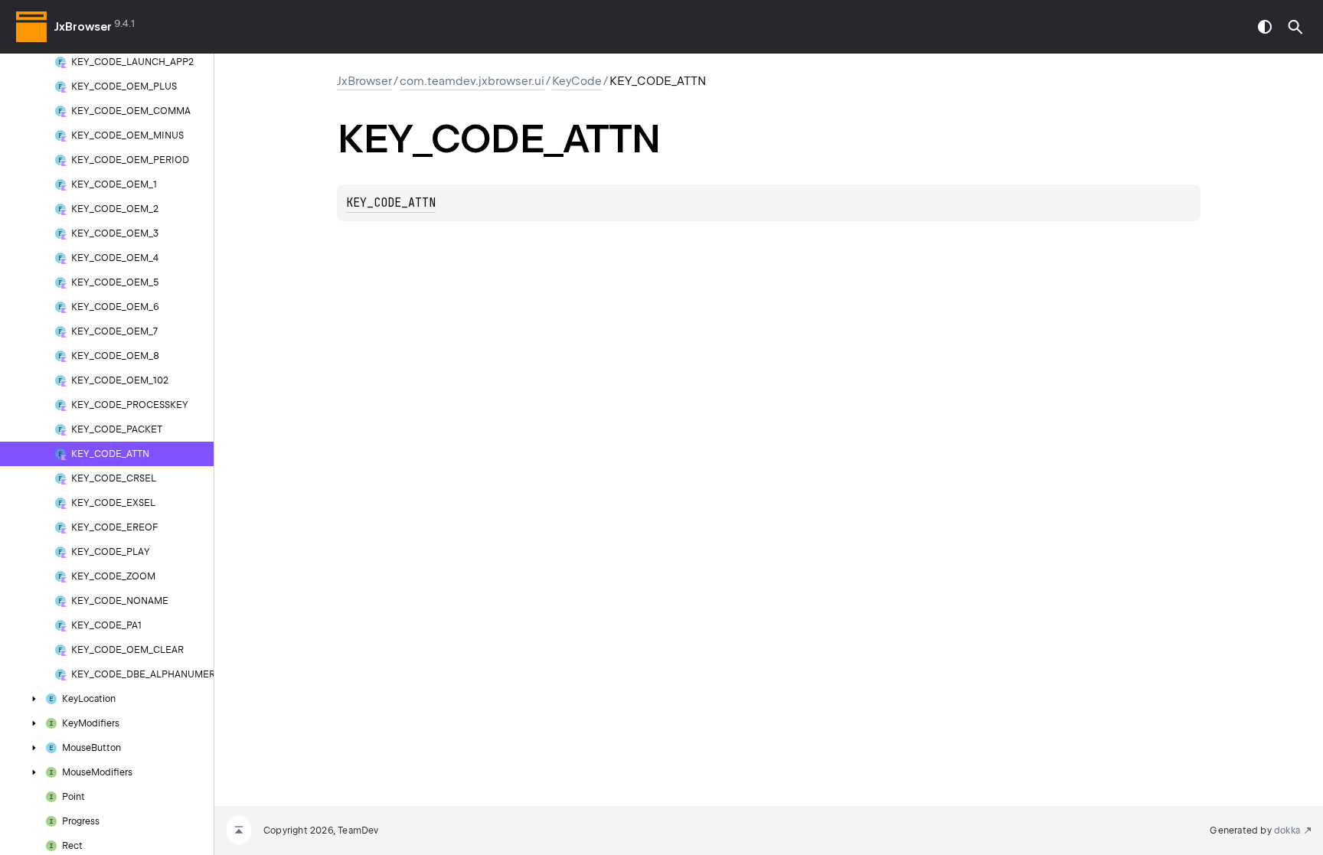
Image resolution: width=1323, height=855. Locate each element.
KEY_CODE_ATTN (391, 202)
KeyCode (577, 81)
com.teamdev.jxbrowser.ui (472, 81)
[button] (1295, 26)
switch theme (1265, 26)
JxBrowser (83, 27)
